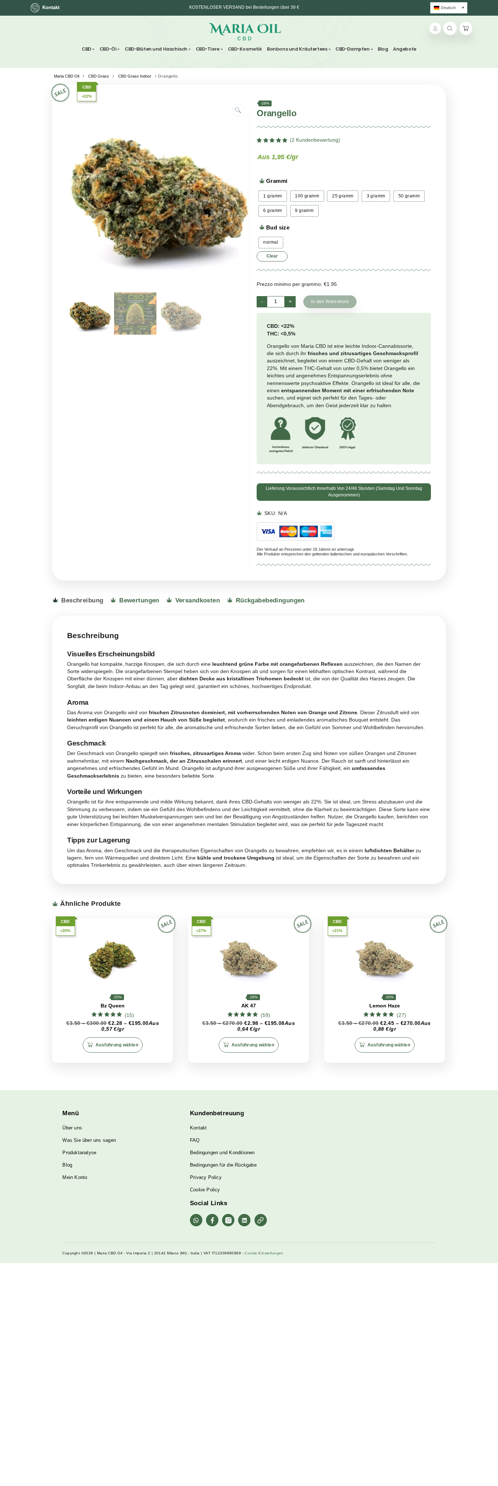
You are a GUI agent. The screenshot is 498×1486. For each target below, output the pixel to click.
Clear (272, 256)
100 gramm (307, 195)
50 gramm (409, 195)
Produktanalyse (79, 1152)
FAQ (195, 1140)
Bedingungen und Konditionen (222, 1152)
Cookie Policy (205, 1189)
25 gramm (342, 195)
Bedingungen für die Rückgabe (223, 1165)
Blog (67, 1165)
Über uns (72, 1128)
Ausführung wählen (117, 1044)
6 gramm (272, 210)
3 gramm (376, 195)
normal (270, 242)
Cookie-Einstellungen (264, 1253)
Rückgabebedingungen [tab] (269, 600)
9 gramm (304, 210)
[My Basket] (465, 28)
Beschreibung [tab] (81, 600)
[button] (238, 110)
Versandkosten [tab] (196, 600)
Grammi (276, 181)
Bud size (277, 227)
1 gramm (272, 195)
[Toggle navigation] (285, 31)
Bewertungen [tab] (138, 600)
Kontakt (50, 7)
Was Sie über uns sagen (89, 1140)
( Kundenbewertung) (315, 140)
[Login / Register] (435, 28)
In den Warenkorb (330, 301)
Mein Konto (74, 1177)
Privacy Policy (206, 1177)
